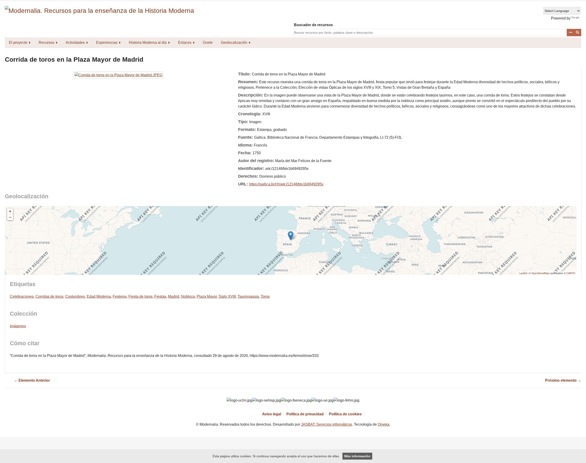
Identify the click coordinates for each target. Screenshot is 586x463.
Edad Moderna (99, 296)
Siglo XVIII (227, 296)
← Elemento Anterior (32, 380)
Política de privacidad (305, 414)
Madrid (173, 296)
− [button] (10, 217)
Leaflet (523, 273)
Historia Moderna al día (148, 42)
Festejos (120, 296)
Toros (265, 296)
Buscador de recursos (313, 25)
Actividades (75, 42)
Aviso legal (271, 414)
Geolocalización (234, 42)
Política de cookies (345, 414)
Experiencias (106, 42)
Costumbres (75, 296)
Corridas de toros (49, 296)
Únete (208, 42)
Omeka (383, 424)
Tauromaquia (248, 296)
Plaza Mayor (207, 296)
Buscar (577, 32)
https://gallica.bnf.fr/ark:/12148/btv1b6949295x (286, 184)
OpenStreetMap (540, 273)
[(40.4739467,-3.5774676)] (290, 235)
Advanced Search (570, 32)
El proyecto (18, 42)
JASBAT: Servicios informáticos (326, 424)
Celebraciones (22, 296)
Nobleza (188, 296)
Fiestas (160, 296)
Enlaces (184, 42)
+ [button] (10, 211)
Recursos (46, 42)
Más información (357, 456)
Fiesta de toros (140, 296)
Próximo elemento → (563, 380)
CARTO (570, 273)
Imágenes (18, 326)
